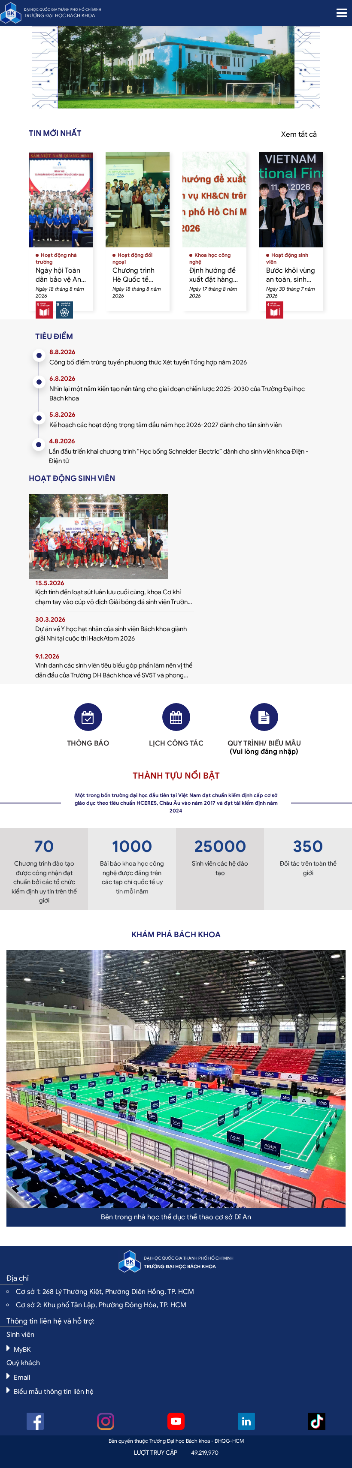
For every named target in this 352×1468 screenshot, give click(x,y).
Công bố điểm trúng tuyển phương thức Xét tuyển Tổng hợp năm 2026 (148, 362)
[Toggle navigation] (341, 13)
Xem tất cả (299, 134)
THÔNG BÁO (88, 743)
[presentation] (79, 71)
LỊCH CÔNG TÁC (176, 743)
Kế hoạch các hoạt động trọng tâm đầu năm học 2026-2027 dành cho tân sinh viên (165, 425)
